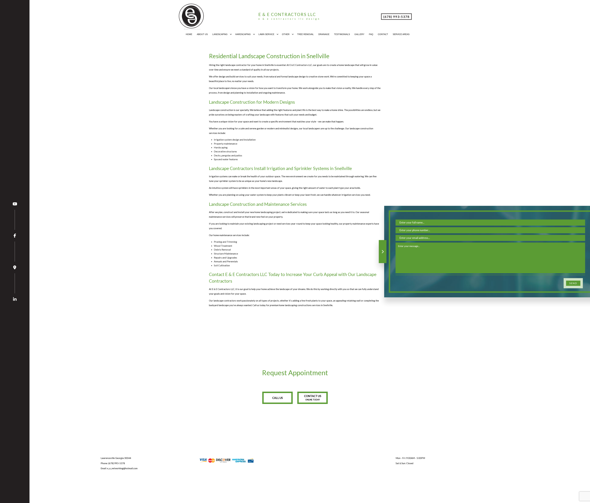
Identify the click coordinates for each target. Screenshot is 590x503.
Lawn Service (266, 34)
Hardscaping (243, 34)
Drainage (323, 34)
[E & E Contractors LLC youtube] (15, 204)
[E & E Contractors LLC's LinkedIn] (15, 287)
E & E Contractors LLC (287, 14)
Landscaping (220, 34)
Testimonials (342, 34)
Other (285, 34)
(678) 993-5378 (396, 16)
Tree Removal (305, 34)
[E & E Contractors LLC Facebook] (15, 224)
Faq (371, 34)
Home (189, 34)
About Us (202, 34)
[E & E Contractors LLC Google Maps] (15, 255)
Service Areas (401, 34)
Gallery (359, 34)
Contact (383, 34)
